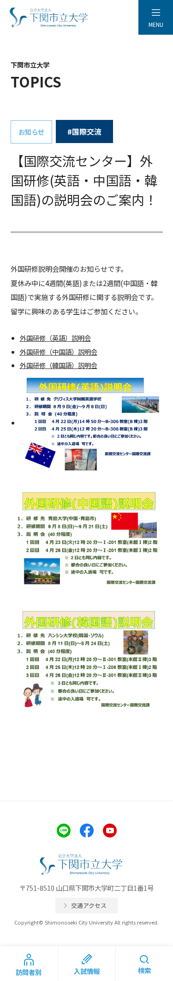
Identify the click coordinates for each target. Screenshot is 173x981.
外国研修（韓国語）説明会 (58, 365)
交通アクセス (89, 905)
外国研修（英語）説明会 (55, 338)
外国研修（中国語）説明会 (58, 351)
